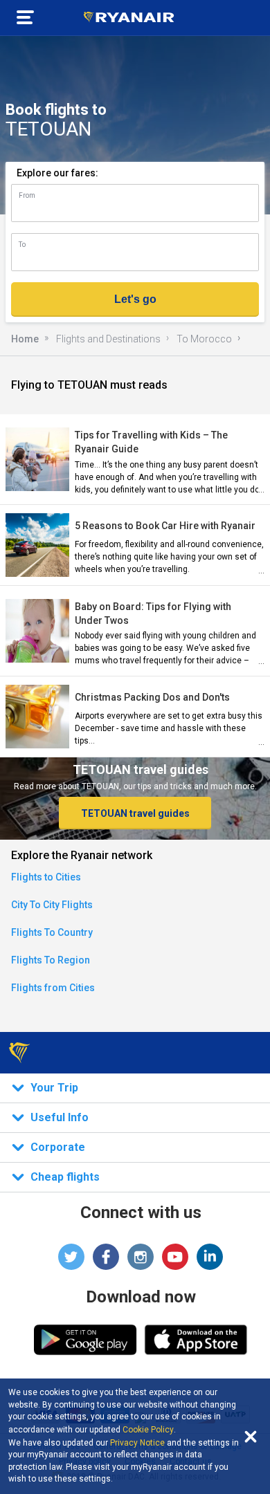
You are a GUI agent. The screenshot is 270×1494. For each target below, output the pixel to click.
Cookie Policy (148, 1430)
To (22, 244)
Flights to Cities (46, 877)
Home (25, 338)
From (27, 195)
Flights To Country (52, 932)
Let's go (135, 299)
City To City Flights (52, 904)
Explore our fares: (57, 172)
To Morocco (204, 338)
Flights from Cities (53, 987)
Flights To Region (50, 960)
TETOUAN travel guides (135, 813)
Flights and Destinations (108, 338)
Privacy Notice (137, 1443)
